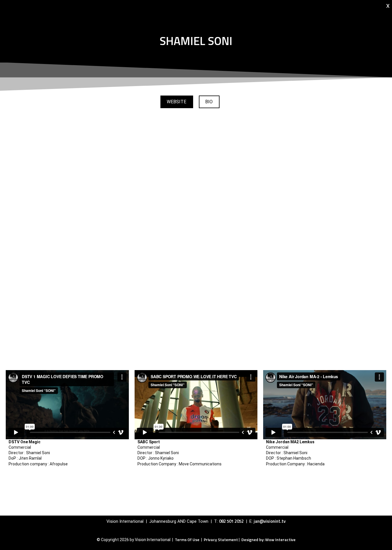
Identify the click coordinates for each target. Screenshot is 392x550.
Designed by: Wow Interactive (268, 540)
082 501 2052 (231, 521)
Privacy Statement (221, 540)
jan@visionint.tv (270, 521)
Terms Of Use (187, 540)
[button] (209, 102)
